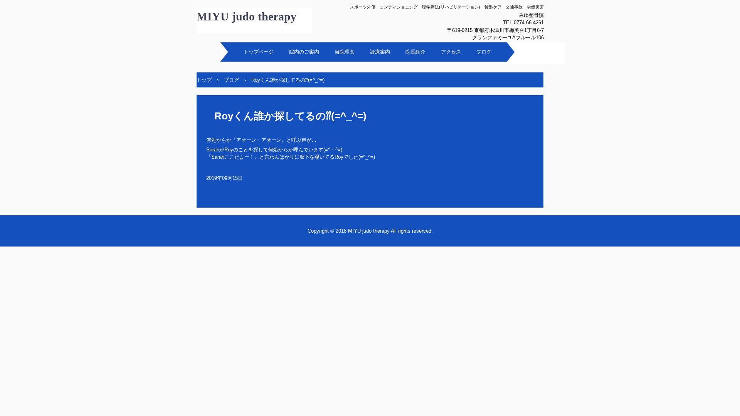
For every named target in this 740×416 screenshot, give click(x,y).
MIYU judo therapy (246, 16)
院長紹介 (415, 52)
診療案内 (380, 52)
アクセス (451, 52)
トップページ (259, 52)
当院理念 (345, 52)
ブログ (483, 52)
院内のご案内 (304, 52)
